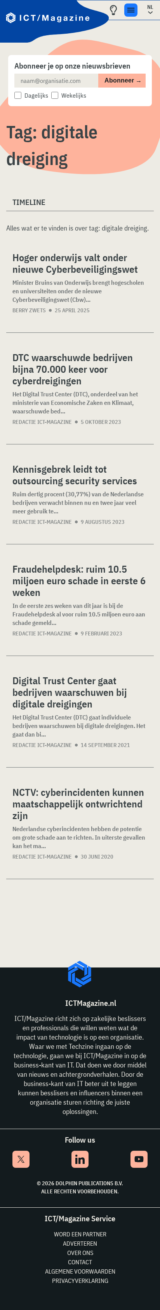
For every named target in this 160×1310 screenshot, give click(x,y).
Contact (80, 1262)
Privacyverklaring (80, 1280)
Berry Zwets (29, 310)
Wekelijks (73, 95)
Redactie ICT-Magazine (42, 421)
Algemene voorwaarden (80, 1271)
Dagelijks (36, 95)
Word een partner (80, 1234)
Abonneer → (123, 80)
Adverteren (80, 1243)
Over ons (80, 1253)
